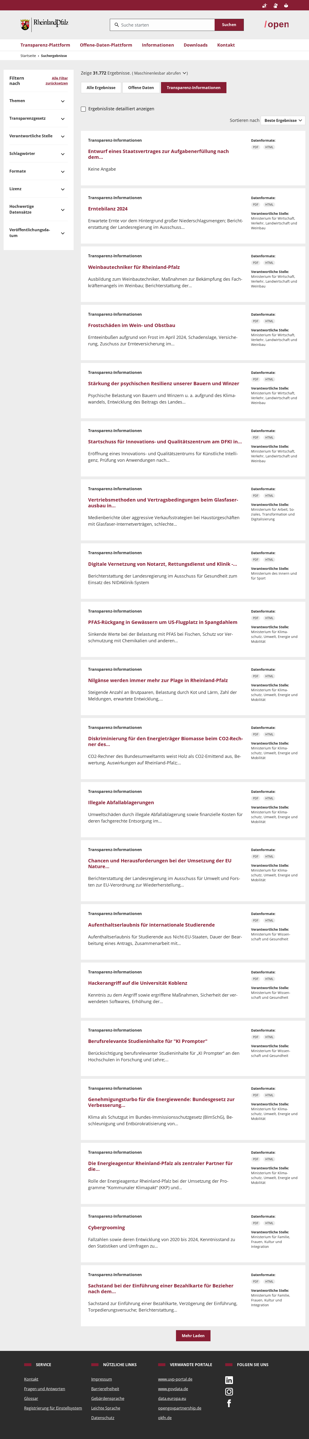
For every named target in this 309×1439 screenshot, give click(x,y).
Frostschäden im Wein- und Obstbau (131, 325)
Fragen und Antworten (44, 1388)
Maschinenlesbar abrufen (158, 73)
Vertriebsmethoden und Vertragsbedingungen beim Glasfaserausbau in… (163, 502)
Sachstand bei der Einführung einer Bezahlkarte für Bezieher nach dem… (160, 1288)
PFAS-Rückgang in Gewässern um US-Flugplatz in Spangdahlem (163, 622)
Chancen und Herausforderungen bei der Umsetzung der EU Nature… (160, 863)
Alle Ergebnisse (101, 87)
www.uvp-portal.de (175, 1379)
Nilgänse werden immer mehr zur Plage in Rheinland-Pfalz (158, 680)
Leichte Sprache (105, 1408)
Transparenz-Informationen (194, 87)
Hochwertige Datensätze (21, 209)
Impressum (101, 1379)
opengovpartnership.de (179, 1408)
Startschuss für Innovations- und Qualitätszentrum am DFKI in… (165, 441)
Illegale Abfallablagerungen (121, 802)
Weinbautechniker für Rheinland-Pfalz (134, 267)
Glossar (31, 1398)
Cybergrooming (106, 1227)
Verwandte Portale (190, 1364)
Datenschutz (102, 1417)
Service (43, 1364)
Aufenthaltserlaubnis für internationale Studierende (151, 925)
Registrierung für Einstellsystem (53, 1408)
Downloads (196, 45)
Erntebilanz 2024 (107, 208)
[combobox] (162, 25)
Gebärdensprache (107, 1398)
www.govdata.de (173, 1388)
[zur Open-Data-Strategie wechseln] (276, 24)
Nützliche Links (119, 1364)
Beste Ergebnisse (281, 120)
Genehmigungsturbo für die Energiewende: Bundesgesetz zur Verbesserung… (161, 1102)
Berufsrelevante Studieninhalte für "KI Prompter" (147, 1041)
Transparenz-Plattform (45, 45)
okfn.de (165, 1417)
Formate (17, 171)
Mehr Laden (193, 1335)
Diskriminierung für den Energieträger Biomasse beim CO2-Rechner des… (165, 741)
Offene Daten (141, 87)
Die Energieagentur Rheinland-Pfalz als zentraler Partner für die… (160, 1166)
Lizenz (15, 188)
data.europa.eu (172, 1398)
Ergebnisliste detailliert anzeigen (121, 109)
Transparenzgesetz (27, 118)
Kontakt (226, 45)
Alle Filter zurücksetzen (57, 80)
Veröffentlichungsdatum (29, 232)
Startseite (28, 55)
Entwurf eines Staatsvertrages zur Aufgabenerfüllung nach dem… (158, 154)
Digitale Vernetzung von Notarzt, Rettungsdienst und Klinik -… (162, 564)
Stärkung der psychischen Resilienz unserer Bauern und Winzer (163, 383)
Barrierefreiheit (105, 1388)
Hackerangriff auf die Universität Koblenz (137, 983)
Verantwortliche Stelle (30, 136)
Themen (17, 100)
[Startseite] (44, 24)
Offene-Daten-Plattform (106, 45)
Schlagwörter (22, 153)
